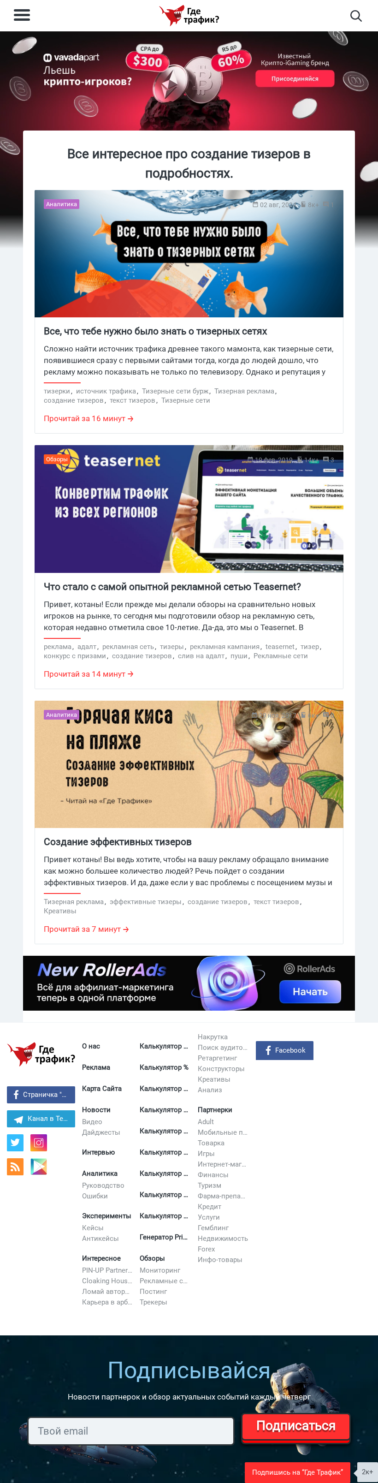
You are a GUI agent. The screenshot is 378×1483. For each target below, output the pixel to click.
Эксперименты (106, 1216)
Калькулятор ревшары (165, 1173)
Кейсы (93, 1228)
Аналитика (100, 1173)
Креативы (214, 1079)
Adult (206, 1122)
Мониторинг (160, 1270)
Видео (92, 1122)
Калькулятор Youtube (165, 1088)
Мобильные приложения (223, 1132)
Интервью (98, 1152)
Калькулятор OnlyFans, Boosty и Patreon (165, 1195)
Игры (206, 1153)
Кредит (209, 1207)
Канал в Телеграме (51, 1118)
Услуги (209, 1217)
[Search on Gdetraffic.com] (356, 16)
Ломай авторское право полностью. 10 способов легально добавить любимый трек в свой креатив (107, 1291)
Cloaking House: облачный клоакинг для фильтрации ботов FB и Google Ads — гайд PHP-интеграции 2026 (107, 1281)
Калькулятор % (164, 1067)
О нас (91, 1046)
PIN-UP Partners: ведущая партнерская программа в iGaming (107, 1270)
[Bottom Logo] (41, 1054)
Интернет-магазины (223, 1164)
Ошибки (95, 1196)
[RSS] (15, 1166)
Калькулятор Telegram (165, 1110)
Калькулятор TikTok (165, 1131)
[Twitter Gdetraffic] (15, 1142)
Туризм (209, 1185)
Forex (206, 1249)
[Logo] (189, 15)
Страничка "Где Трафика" (49, 1094)
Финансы (213, 1175)
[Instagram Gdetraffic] (38, 1142)
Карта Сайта (102, 1088)
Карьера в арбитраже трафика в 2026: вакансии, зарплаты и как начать (107, 1302)
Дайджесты (101, 1132)
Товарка (211, 1143)
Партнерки (215, 1110)
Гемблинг (213, 1228)
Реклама (96, 1067)
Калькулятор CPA (165, 1046)
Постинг (153, 1291)
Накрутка (213, 1037)
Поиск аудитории (223, 1047)
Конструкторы (221, 1069)
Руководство (103, 1185)
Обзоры (152, 1258)
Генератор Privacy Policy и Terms (165, 1237)
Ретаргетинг (217, 1058)
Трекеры (153, 1302)
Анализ (210, 1090)
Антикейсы (100, 1238)
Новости (96, 1110)
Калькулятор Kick (165, 1216)
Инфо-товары (220, 1260)
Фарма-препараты (223, 1196)
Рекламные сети (165, 1281)
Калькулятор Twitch (165, 1152)
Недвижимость (223, 1238)
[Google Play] (42, 1170)
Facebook (290, 1050)
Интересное (101, 1258)
